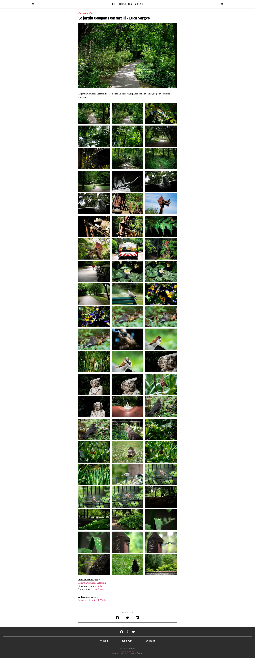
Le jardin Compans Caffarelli (92, 582)
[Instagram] (127, 631)
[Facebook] (121, 631)
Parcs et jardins (85, 12)
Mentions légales (127, 651)
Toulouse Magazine (127, 4)
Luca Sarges (98, 589)
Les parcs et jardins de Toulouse (93, 600)
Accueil (104, 640)
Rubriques (127, 640)
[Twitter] (133, 631)
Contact (150, 640)
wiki (100, 585)
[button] (33, 4)
